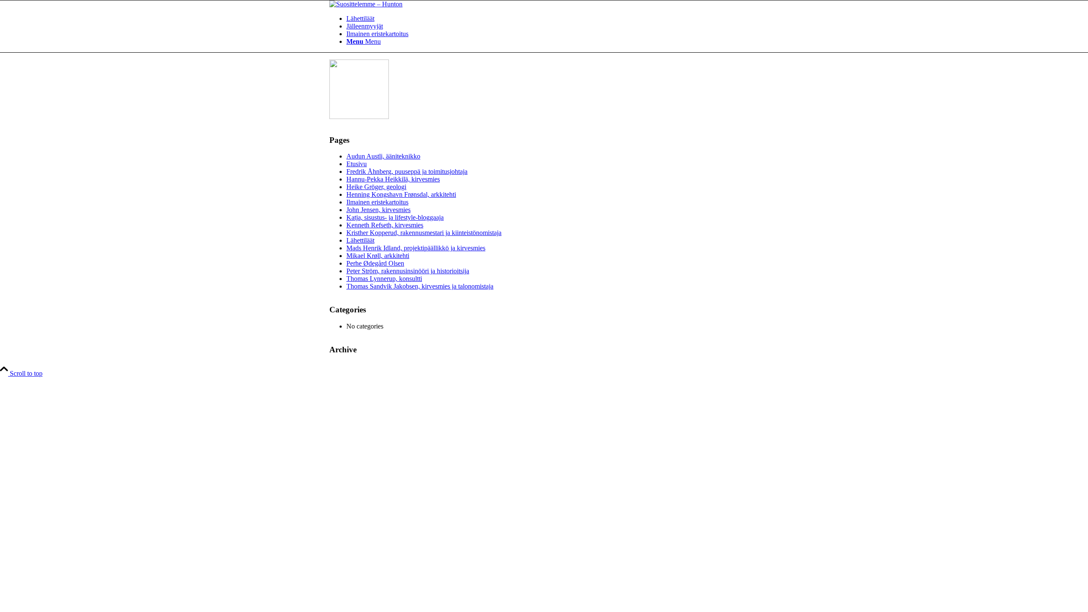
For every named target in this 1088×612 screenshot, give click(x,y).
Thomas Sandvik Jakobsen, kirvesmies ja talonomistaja (419, 286)
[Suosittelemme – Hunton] (365, 4)
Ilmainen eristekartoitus (377, 202)
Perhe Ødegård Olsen (375, 263)
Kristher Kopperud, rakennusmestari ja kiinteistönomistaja (424, 232)
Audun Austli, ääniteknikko (383, 156)
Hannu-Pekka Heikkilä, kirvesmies (393, 179)
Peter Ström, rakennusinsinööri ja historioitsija (407, 271)
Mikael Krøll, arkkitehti (377, 255)
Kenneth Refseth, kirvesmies (384, 225)
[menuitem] (552, 19)
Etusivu (356, 163)
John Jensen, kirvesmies (378, 209)
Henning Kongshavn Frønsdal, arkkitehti (401, 194)
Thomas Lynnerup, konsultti (384, 278)
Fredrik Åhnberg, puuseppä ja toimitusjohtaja (407, 171)
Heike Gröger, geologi (376, 186)
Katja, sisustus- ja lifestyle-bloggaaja (395, 217)
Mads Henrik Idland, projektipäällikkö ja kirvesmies (415, 248)
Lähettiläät (360, 240)
